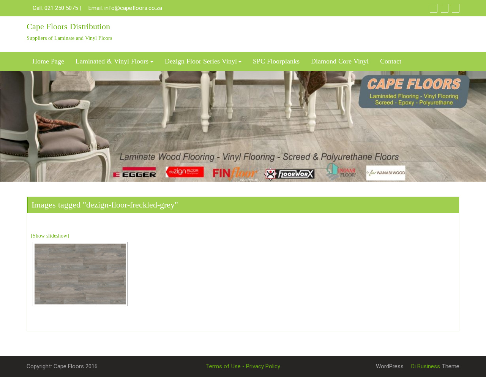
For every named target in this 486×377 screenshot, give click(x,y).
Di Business (425, 366)
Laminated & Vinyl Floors (112, 61)
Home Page (48, 61)
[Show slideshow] (50, 236)
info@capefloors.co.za (133, 8)
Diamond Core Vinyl (340, 61)
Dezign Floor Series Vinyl (201, 61)
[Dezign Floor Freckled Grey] (80, 274)
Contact (390, 61)
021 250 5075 (61, 8)
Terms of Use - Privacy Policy (243, 366)
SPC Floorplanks (276, 61)
